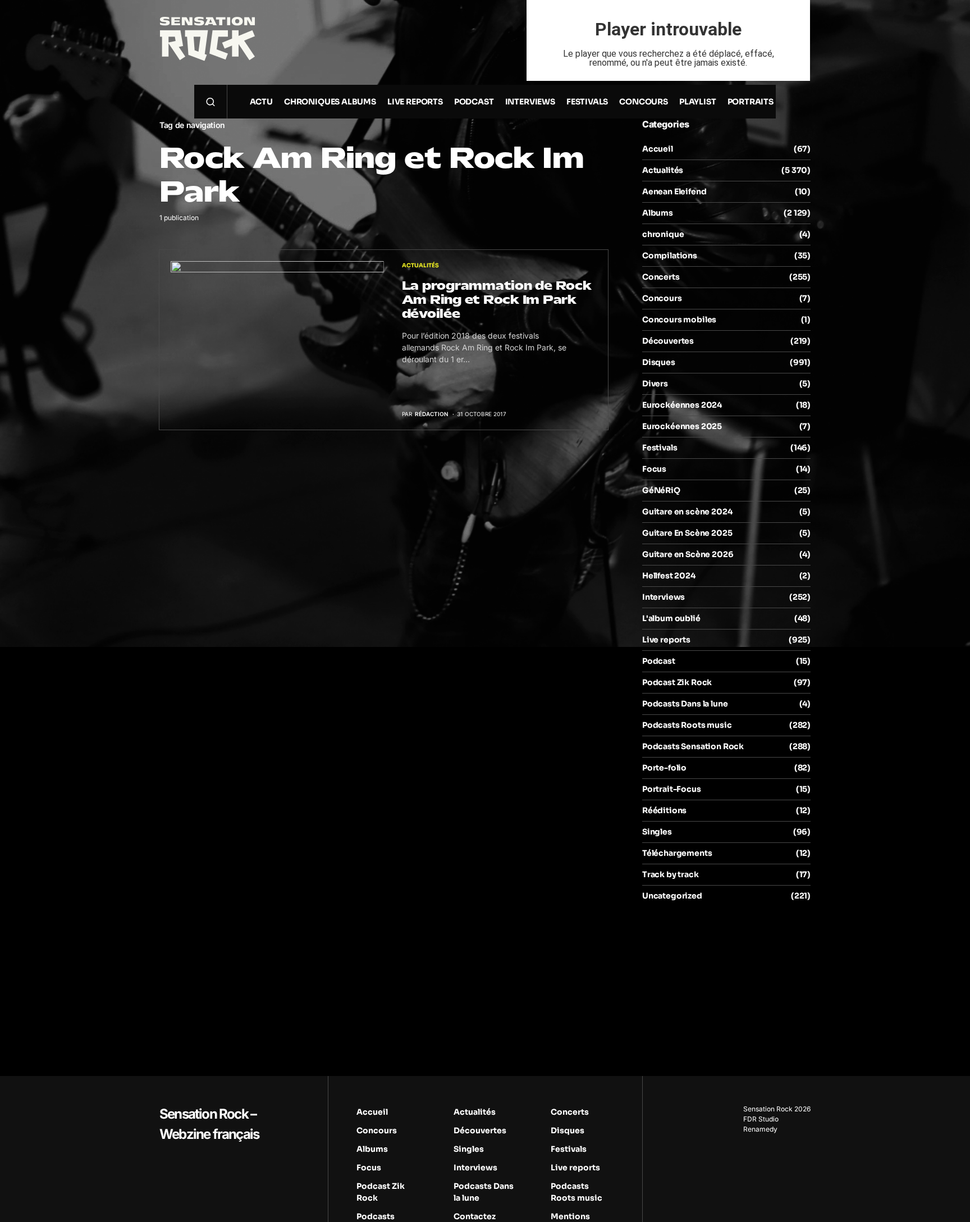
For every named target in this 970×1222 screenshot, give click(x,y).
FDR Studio (761, 1119)
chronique (663, 234)
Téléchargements (677, 853)
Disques (658, 362)
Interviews (663, 597)
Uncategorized (672, 896)
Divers (655, 384)
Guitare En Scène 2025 (687, 533)
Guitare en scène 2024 (687, 512)
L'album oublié (671, 618)
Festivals (659, 448)
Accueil (657, 149)
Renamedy (760, 1129)
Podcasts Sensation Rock (693, 746)
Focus (654, 469)
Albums (657, 213)
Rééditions (664, 810)
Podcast (658, 661)
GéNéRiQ (661, 490)
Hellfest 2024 (669, 576)
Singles (657, 832)
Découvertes (668, 341)
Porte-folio (664, 768)
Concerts (661, 277)
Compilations (669, 255)
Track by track (670, 874)
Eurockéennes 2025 (682, 426)
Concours (662, 298)
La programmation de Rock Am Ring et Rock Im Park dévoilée (497, 299)
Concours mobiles (679, 319)
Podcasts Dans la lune (685, 704)
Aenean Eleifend (674, 191)
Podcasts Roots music (687, 725)
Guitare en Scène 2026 (687, 554)
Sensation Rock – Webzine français (209, 1124)
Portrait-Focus (671, 789)
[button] (210, 102)
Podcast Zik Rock (677, 682)
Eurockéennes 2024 (682, 405)
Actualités (420, 265)
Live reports (666, 640)
